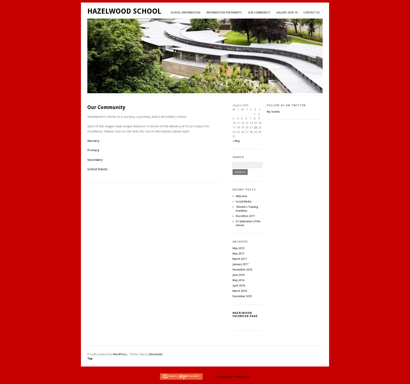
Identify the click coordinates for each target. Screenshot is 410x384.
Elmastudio (156, 354)
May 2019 (238, 248)
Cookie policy (223, 376)
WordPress (119, 354)
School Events (97, 169)
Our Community (259, 12)
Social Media (243, 201)
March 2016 (240, 290)
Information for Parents (224, 12)
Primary (93, 150)
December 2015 (242, 296)
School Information (185, 12)
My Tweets (273, 111)
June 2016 (239, 274)
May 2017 (238, 253)
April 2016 (239, 285)
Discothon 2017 (245, 216)
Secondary (94, 160)
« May (236, 141)
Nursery (93, 141)
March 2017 (240, 258)
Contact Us (311, 12)
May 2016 (238, 280)
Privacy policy (242, 376)
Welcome (241, 196)
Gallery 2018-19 (286, 12)
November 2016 (242, 269)
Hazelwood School (124, 11)
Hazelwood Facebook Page (245, 314)
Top (89, 358)
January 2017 (240, 264)
